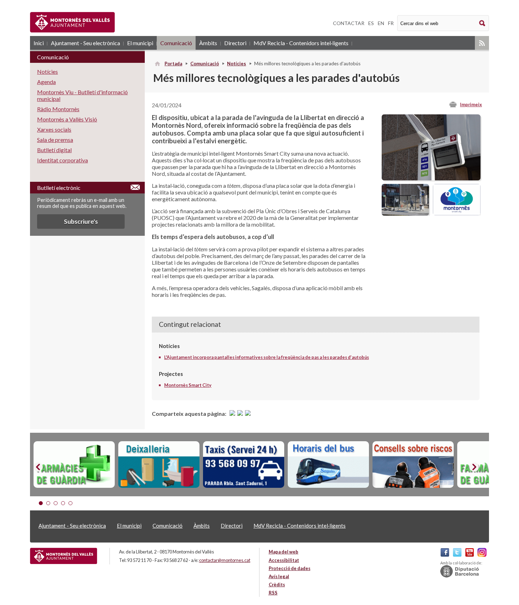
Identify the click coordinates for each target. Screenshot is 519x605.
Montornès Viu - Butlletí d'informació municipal (82, 95)
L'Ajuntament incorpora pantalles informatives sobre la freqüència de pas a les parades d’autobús (266, 357)
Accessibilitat (284, 560)
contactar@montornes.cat (224, 560)
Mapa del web (283, 552)
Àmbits (208, 43)
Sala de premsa (55, 139)
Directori (235, 43)
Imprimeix (471, 104)
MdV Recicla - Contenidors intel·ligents (300, 43)
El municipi (140, 43)
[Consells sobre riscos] (413, 464)
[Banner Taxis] (243, 464)
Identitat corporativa (62, 160)
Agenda (46, 81)
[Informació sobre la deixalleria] (158, 464)
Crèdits (277, 584)
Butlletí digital (54, 149)
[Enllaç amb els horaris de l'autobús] (328, 464)
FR (391, 23)
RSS (482, 43)
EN (381, 23)
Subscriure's (81, 221)
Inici (39, 43)
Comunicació (176, 43)
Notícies (236, 63)
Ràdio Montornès (58, 109)
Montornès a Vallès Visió (67, 119)
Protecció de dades (289, 568)
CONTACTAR (348, 23)
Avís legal (279, 576)
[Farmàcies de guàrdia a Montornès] (74, 464)
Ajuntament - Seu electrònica (85, 43)
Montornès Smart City (187, 385)
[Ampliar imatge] (431, 178)
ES (371, 23)
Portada (173, 63)
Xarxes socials (54, 129)
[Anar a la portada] (63, 556)
